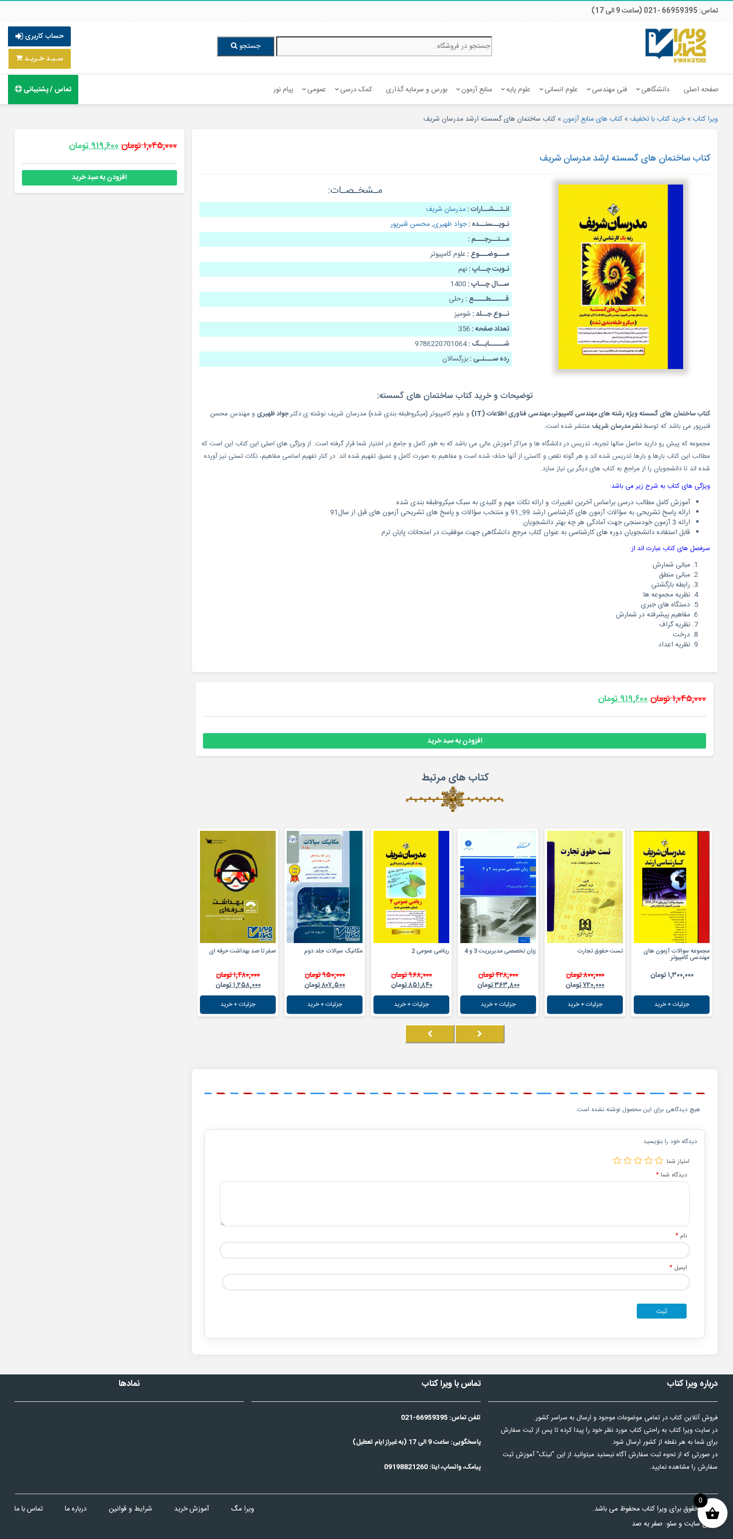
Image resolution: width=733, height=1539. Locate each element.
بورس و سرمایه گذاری (416, 90)
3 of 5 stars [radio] (638, 1160)
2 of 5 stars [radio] (648, 1160)
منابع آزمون (476, 90)
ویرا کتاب (705, 119)
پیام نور (283, 90)
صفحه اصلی (701, 90)
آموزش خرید (191, 1509)
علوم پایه (518, 90)
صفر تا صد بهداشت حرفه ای (242, 951)
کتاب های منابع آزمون (592, 119)
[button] (710, 1043)
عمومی (316, 90)
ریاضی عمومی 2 (430, 951)
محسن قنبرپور (410, 224)
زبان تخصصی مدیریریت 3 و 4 (500, 951)
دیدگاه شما (671, 1174)
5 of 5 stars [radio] (617, 1160)
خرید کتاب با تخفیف (657, 119)
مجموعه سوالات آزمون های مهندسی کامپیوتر (676, 954)
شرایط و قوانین (130, 1509)
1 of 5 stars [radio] (659, 1160)
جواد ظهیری (450, 224)
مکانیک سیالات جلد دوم (333, 951)
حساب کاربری (43, 36)
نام (681, 1235)
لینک (545, 1454)
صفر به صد (647, 1524)
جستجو (248, 46)
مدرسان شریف (446, 209)
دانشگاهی (655, 90)
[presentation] (480, 1033)
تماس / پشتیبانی (46, 90)
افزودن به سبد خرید (454, 741)
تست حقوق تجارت (600, 951)
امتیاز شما (678, 1161)
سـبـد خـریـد (42, 59)
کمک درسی (356, 90)
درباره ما (76, 1509)
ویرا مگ (242, 1509)
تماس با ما (28, 1509)
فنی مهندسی (609, 90)
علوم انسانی (561, 90)
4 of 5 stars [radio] (627, 1160)
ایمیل (678, 1267)
